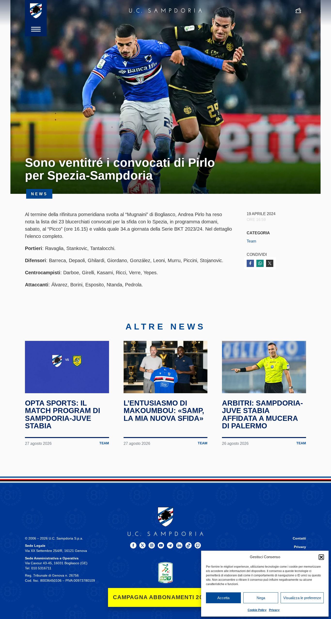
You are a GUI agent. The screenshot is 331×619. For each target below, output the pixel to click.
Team (251, 241)
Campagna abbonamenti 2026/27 (165, 597)
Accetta (223, 598)
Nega (261, 598)
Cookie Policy (257, 610)
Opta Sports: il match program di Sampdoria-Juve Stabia (62, 414)
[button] (321, 557)
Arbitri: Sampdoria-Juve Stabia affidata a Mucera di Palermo (262, 414)
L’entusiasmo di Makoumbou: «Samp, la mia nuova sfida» (164, 410)
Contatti (299, 538)
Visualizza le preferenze (302, 598)
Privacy (274, 610)
